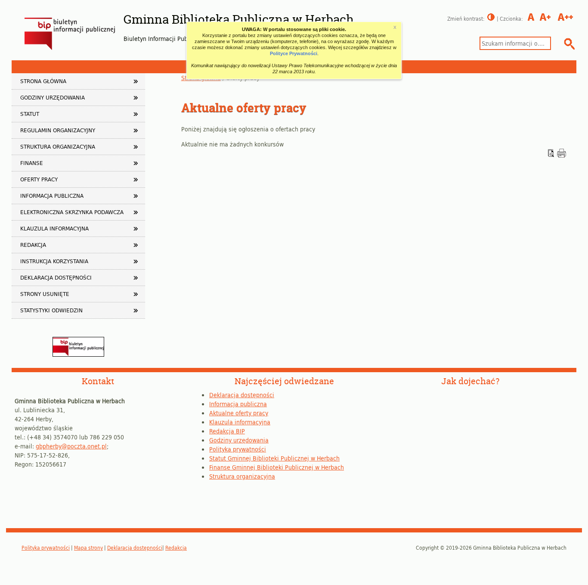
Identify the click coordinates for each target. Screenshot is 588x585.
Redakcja (33, 245)
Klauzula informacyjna (54, 228)
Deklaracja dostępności (56, 277)
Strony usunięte (44, 294)
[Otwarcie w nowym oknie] (561, 155)
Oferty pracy (39, 179)
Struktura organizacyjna (57, 146)
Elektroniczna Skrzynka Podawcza (72, 212)
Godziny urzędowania (52, 97)
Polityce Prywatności (293, 53)
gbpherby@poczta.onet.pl (71, 446)
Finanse (31, 163)
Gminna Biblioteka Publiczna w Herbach (239, 19)
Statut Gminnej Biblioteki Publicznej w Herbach (274, 458)
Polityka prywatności (237, 449)
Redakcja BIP (227, 431)
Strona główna (43, 81)
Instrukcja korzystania (54, 261)
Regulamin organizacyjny (57, 130)
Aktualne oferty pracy (238, 412)
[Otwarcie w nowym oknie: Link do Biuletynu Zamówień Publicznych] (78, 354)
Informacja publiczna (52, 195)
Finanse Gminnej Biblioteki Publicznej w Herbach (276, 467)
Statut (29, 114)
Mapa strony (88, 547)
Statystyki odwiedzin (51, 310)
